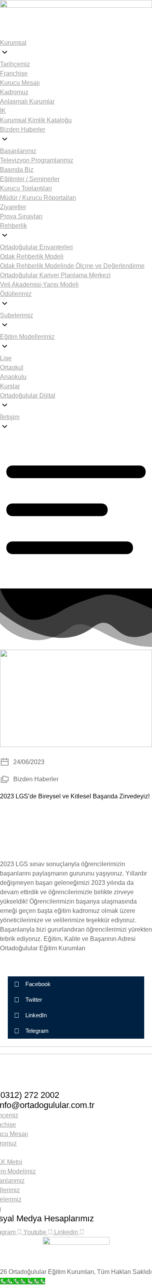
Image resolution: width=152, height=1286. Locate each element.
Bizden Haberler (35, 779)
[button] (76, 984)
